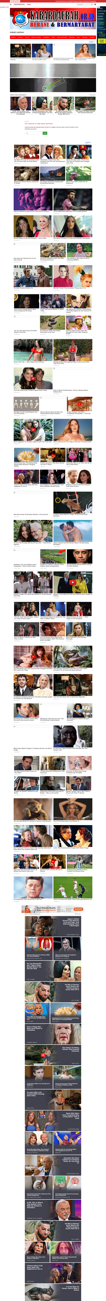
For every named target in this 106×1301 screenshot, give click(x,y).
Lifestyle (92, 37)
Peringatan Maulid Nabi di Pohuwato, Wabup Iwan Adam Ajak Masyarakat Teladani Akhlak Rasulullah (46, 1)
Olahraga (72, 37)
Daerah (27, 37)
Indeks (29, 4)
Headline (13, 37)
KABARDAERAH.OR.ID (19, 4)
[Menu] (11, 4)
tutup (7, 7)
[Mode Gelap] (95, 4)
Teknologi (84, 37)
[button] (92, 4)
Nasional (20, 37)
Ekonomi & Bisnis (36, 37)
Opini (78, 37)
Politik (53, 37)
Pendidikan (46, 37)
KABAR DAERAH (17, 32)
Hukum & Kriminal (62, 37)
